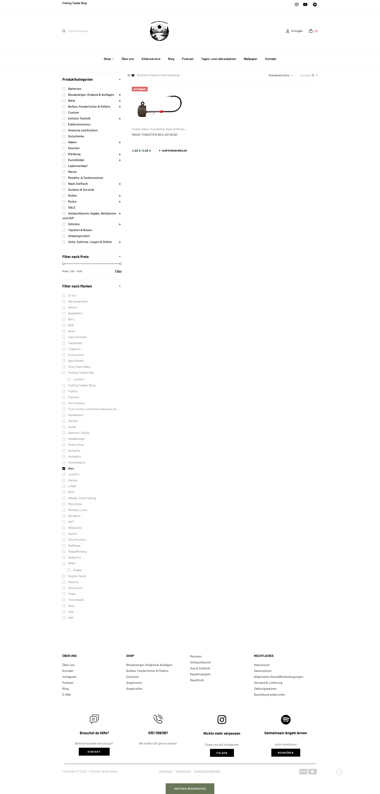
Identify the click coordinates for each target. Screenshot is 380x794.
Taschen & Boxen (80, 230)
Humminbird (76, 462)
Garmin (73, 421)
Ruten (72, 201)
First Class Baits (79, 366)
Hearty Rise (76, 444)
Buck (71, 331)
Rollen (72, 195)
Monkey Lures (77, 510)
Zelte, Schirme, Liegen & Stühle (90, 242)
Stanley (73, 582)
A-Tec (72, 295)
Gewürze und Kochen (83, 130)
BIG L (71, 319)
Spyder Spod (77, 576)
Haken (145, 129)
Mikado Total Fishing (82, 498)
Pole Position (77, 539)
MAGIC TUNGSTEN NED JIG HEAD (154, 134)
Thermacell (76, 599)
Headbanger (76, 438)
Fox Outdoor (76, 403)
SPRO (72, 563)
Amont (72, 307)
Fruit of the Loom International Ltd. (92, 409)
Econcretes (76, 355)
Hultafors (74, 456)
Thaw (72, 594)
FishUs (73, 391)
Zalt (70, 617)
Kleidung (74, 154)
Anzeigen (305, 75)
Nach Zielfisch (175, 129)
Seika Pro (74, 557)
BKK (71, 325)
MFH (71, 492)
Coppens (74, 349)
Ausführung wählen (174, 150)
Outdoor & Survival (81, 189)
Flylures (73, 397)
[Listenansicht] (129, 75)
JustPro (78, 379)
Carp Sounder (77, 337)
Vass (71, 605)
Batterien (74, 88)
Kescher (74, 148)
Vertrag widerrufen (190, 788)
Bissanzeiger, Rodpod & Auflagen (91, 94)
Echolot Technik (79, 118)
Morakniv (74, 516)
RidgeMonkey (77, 551)
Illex (71, 468)
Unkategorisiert (79, 236)
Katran (72, 480)
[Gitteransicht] (133, 75)
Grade (77, 570)
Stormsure (75, 588)
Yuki (71, 611)
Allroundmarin (78, 301)
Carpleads (75, 343)
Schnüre (74, 224)
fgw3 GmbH (76, 360)
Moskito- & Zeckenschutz (85, 177)
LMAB (72, 486)
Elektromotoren (79, 124)
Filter (118, 271)
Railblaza (74, 545)
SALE (72, 207)
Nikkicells (75, 527)
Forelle (136, 129)
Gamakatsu (76, 415)
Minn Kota (75, 504)
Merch (72, 172)
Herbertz (74, 450)
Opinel (72, 533)
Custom (73, 112)
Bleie (71, 100)
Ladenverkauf (77, 166)
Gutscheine (76, 136)
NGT (71, 522)
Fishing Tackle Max (81, 372)
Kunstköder (158, 129)
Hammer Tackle (78, 432)
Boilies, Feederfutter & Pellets (89, 106)
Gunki (72, 427)
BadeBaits (75, 313)
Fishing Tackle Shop (82, 385)
